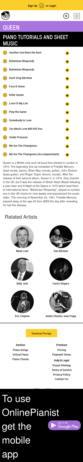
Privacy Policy (61, 374)
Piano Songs (20, 350)
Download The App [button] (41, 333)
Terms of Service (62, 370)
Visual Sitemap (61, 365)
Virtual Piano (21, 354)
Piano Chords (20, 359)
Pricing (61, 350)
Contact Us (61, 379)
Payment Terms (61, 354)
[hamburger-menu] (77, 16)
